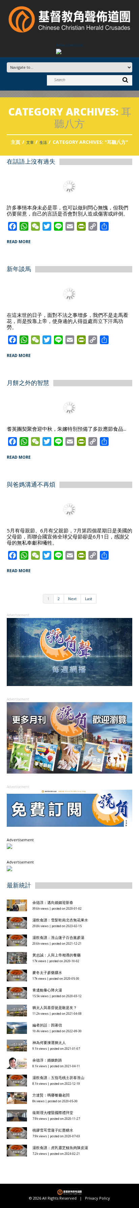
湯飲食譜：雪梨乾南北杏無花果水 (60, 919)
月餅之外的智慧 (28, 383)
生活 (43, 142)
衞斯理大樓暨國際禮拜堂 (52, 1112)
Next (72, 598)
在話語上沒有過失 (31, 161)
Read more (19, 241)
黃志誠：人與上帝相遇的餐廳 (56, 954)
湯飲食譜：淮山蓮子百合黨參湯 (58, 937)
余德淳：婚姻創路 (47, 1060)
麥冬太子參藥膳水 (47, 972)
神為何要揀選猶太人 (49, 1042)
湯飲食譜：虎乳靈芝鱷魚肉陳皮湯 (60, 1147)
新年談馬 (19, 269)
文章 (30, 142)
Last (88, 598)
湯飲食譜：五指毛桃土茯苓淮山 (58, 1077)
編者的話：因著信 (47, 1024)
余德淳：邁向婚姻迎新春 (53, 902)
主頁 (15, 142)
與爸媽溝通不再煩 (31, 484)
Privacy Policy (97, 1198)
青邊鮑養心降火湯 (47, 989)
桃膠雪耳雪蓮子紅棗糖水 (52, 1130)
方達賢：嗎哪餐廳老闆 (51, 1095)
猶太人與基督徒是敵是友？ (54, 1007)
